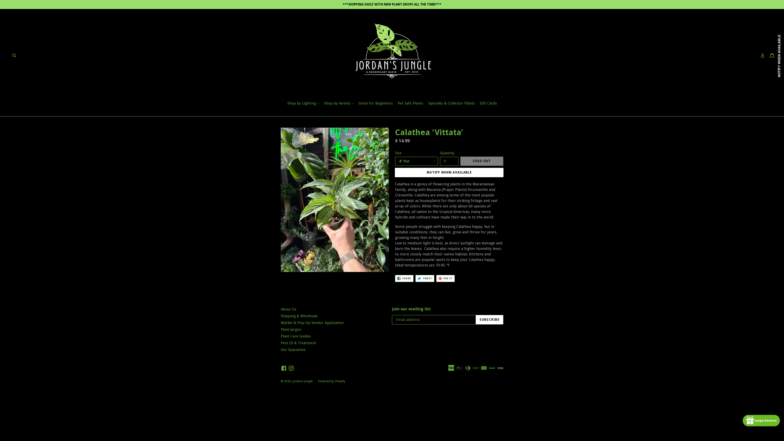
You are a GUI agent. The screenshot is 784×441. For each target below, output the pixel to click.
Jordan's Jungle (302, 381)
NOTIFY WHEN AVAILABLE (449, 172)
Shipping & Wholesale (299, 316)
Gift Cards (488, 103)
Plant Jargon (291, 329)
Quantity (447, 153)
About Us (288, 309)
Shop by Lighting (304, 103)
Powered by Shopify (331, 381)
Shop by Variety (339, 103)
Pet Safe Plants (410, 103)
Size (398, 153)
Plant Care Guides (296, 336)
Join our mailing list (411, 308)
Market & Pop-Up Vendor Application (312, 323)
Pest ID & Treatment (298, 343)
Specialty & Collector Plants (451, 103)
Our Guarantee (293, 349)
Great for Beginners (376, 103)
